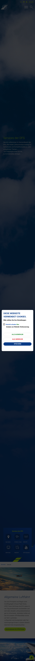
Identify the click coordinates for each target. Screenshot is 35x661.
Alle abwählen (17, 339)
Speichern (17, 344)
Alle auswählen (17, 334)
